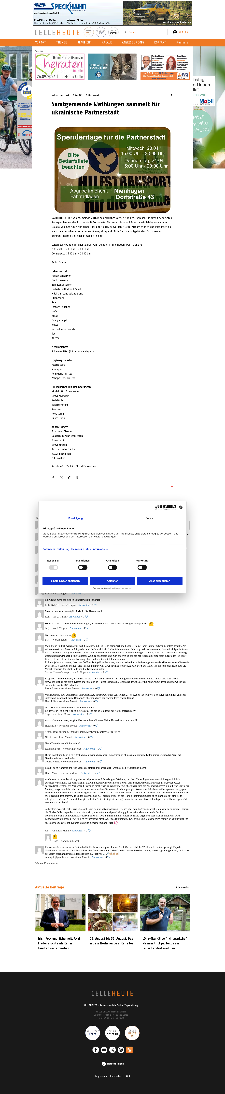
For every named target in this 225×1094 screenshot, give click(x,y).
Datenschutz (116, 1076)
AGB (128, 1076)
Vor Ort (70, 466)
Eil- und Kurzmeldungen (86, 466)
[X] (112, 1050)
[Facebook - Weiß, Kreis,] (95, 1050)
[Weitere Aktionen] (171, 95)
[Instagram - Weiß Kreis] (121, 1050)
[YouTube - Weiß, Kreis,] (104, 1050)
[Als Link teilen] (69, 477)
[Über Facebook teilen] (53, 477)
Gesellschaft (58, 466)
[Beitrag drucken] (77, 477)
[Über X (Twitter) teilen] (61, 477)
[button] (107, 42)
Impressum (101, 1076)
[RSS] (129, 1050)
